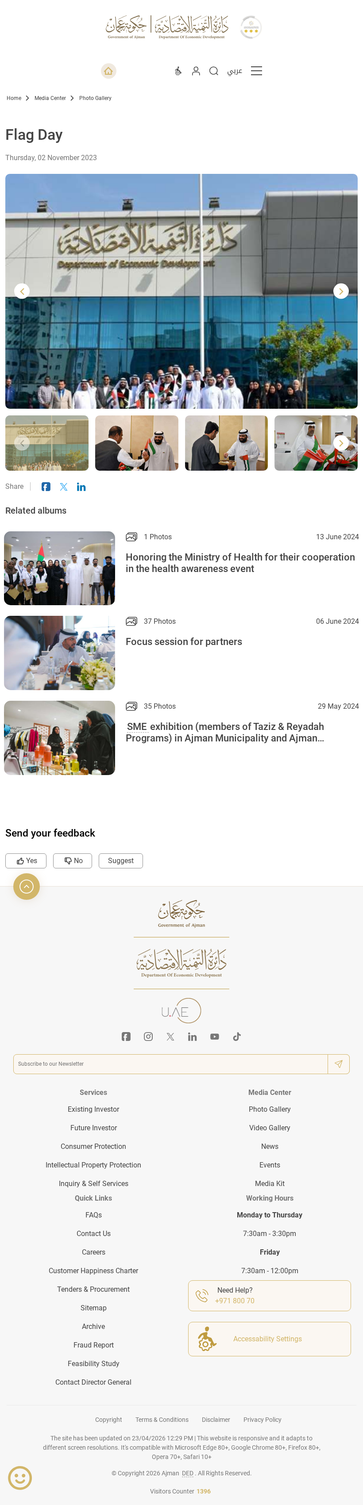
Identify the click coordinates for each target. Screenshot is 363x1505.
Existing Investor (93, 1109)
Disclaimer (216, 1419)
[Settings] (178, 70)
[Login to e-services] (196, 70)
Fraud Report (93, 1345)
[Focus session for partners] (59, 653)
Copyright (108, 1419)
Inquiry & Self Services (93, 1183)
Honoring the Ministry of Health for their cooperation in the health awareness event (240, 563)
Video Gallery (269, 1128)
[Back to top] (26, 886)
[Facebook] (126, 1036)
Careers (93, 1252)
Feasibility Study (94, 1363)
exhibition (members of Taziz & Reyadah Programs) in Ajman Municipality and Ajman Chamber (225, 733)
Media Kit (270, 1183)
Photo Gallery (95, 98)
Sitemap (94, 1308)
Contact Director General (93, 1382)
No (78, 860)
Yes (31, 860)
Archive (93, 1326)
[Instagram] (148, 1036)
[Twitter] (170, 1036)
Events (269, 1165)
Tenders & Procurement (93, 1289)
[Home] (108, 71)
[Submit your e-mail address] (339, 1064)
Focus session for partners (184, 641)
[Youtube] (214, 1036)
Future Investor (93, 1128)
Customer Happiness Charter (93, 1271)
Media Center (50, 98)
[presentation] (22, 291)
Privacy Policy (262, 1419)
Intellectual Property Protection (93, 1165)
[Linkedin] (192, 1036)
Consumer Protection (93, 1146)
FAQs (93, 1215)
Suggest (121, 860)
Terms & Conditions (162, 1419)
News (269, 1146)
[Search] (214, 70)
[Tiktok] (236, 1036)
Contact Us (94, 1233)
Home (14, 98)
